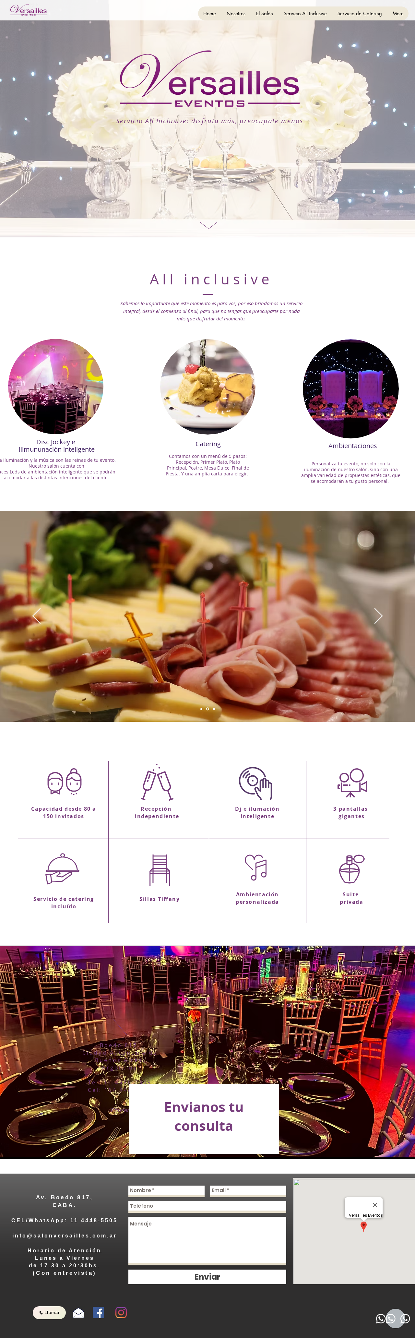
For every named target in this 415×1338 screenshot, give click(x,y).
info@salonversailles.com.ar (64, 1235)
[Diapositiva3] (213, 709)
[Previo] (36, 616)
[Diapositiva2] (207, 709)
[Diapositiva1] (201, 709)
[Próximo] (378, 616)
